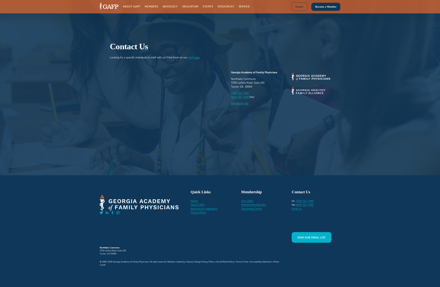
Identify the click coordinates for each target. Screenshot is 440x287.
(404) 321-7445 (240, 93)
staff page (194, 57)
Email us (297, 208)
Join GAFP (247, 201)
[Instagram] (118, 212)
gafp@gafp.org (239, 103)
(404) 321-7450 (240, 97)
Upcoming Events (251, 208)
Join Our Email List (311, 237)
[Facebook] (112, 212)
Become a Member (326, 6)
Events (208, 6)
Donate (299, 6)
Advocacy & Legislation (204, 208)
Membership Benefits (253, 204)
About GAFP (198, 204)
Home (194, 201)
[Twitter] (101, 212)
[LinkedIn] (107, 212)
